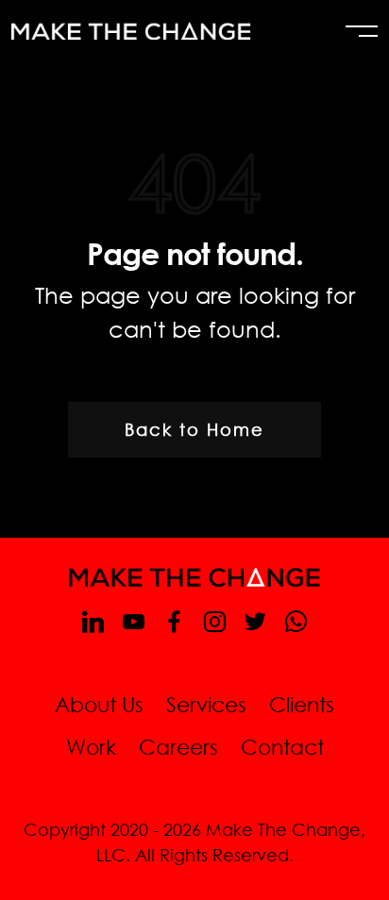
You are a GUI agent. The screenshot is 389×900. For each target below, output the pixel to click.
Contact (282, 746)
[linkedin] (93, 621)
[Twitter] (255, 621)
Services (206, 704)
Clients (301, 704)
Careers (178, 746)
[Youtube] (133, 621)
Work (91, 746)
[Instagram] (215, 621)
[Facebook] (174, 621)
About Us (99, 704)
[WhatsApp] (296, 621)
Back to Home (194, 429)
